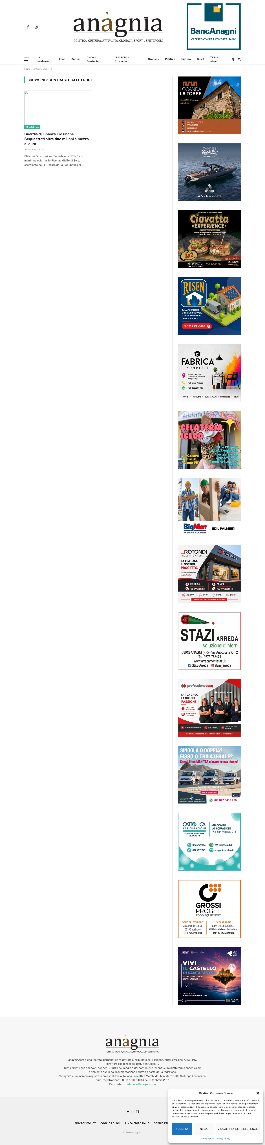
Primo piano (214, 59)
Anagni (75, 59)
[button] (258, 1093)
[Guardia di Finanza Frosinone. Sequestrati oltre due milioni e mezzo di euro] (58, 110)
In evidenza (43, 59)
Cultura (186, 59)
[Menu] (26, 59)
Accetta (182, 1128)
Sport (200, 59)
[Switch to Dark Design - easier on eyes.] (233, 59)
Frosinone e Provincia (122, 59)
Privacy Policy (223, 1138)
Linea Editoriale (137, 1123)
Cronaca (153, 59)
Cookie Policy (207, 1138)
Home (61, 59)
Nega (204, 1128)
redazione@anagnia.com (140, 1084)
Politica (170, 59)
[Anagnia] (128, 27)
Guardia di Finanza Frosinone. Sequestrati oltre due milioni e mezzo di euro (56, 139)
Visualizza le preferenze (238, 1128)
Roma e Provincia (93, 59)
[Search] (239, 59)
